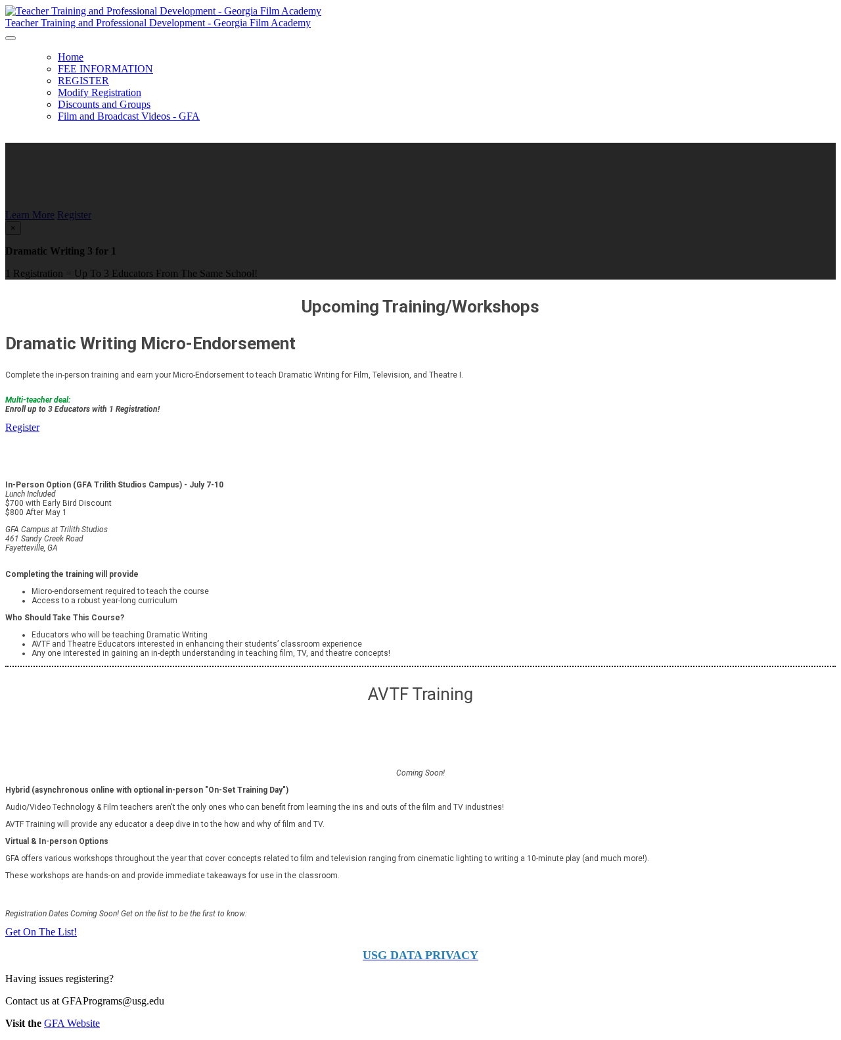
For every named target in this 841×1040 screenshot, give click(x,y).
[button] (30, 214)
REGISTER (83, 80)
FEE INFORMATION (105, 68)
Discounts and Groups (104, 104)
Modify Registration (99, 92)
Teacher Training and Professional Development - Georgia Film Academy (158, 22)
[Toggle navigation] (10, 38)
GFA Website (72, 1023)
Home (70, 56)
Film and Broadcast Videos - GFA (129, 116)
